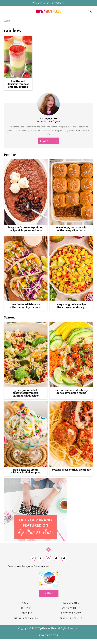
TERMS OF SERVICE (71, 618)
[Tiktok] (56, 558)
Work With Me (71, 608)
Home (7, 20)
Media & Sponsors (26, 618)
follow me (48, 593)
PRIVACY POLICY (71, 613)
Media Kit (26, 613)
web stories (71, 603)
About (26, 603)
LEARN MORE (48, 141)
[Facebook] (33, 558)
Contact (25, 608)
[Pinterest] (40, 558)
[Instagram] (48, 558)
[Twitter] (64, 558)
